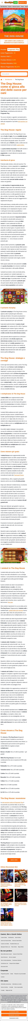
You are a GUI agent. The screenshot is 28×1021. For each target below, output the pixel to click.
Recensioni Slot (4, 966)
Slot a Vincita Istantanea (6, 960)
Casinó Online (4, 937)
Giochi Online (18, 937)
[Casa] (1, 79)
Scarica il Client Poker (17, 954)
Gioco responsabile (18, 987)
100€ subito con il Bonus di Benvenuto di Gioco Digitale (14, 41)
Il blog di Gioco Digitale (14, 963)
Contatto (3, 990)
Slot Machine (4, 6)
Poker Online (14, 946)
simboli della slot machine (16, 610)
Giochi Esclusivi (4, 957)
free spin (10, 602)
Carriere (2, 976)
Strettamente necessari (14, 1015)
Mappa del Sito (9, 990)
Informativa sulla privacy (6, 984)
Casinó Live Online (5, 943)
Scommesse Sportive (16, 960)
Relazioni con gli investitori (20, 973)
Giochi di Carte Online (17, 940)
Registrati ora (22, 2)
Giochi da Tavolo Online (6, 940)
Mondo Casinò (16, 6)
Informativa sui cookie (17, 984)
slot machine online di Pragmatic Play (12, 802)
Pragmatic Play (13, 49)
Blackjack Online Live (5, 946)
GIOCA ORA (14, 860)
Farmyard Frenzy (19, 475)
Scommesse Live (4, 963)
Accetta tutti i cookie (14, 1011)
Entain (11, 973)
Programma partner (5, 973)
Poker (22, 6)
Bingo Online (21, 946)
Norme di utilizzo (4, 987)
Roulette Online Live (14, 943)
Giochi (9, 6)
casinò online (20, 145)
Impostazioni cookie (13, 1018)
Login (15, 2)
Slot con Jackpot (12, 957)
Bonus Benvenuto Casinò (6, 954)
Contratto (11, 987)
